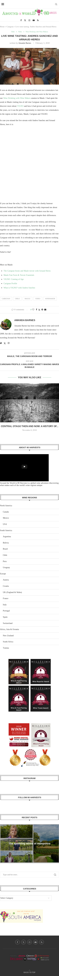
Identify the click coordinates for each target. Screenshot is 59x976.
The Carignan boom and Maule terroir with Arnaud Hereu (27, 271)
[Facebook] (21, 20)
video (37, 298)
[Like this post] (33, 310)
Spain (5, 617)
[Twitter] (25, 20)
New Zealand (8, 636)
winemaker (50, 298)
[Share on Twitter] (39, 310)
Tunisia (6, 648)
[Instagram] (29, 20)
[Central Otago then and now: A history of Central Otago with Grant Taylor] (29, 402)
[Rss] (38, 20)
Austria (6, 580)
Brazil (5, 549)
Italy (5, 605)
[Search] (56, 4)
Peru (5, 561)
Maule (27, 298)
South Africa (8, 642)
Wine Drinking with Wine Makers (17, 98)
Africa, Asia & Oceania (9, 629)
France (5, 598)
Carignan (10, 27)
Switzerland (7, 623)
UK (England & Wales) (12, 592)
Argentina (7, 536)
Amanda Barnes (24, 43)
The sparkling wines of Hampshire (29, 843)
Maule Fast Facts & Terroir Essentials (19, 275)
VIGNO (20, 106)
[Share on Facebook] (36, 310)
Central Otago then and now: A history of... (29, 426)
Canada (6, 512)
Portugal (6, 611)
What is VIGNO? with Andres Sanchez (19, 288)
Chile (5, 555)
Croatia (6, 586)
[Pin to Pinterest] (42, 310)
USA (5, 524)
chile (17, 298)
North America (6, 506)
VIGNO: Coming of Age (14, 279)
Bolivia (6, 543)
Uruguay (6, 567)
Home (2, 27)
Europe (3, 574)
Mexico (6, 518)
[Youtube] (34, 20)
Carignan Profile (10, 283)
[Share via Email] (45, 310)
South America (6, 530)
